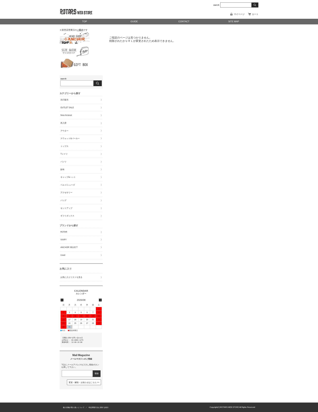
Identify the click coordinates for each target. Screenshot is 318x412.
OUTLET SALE (67, 107)
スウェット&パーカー (70, 138)
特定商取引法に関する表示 (98, 407)
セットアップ (66, 208)
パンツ (63, 162)
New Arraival (66, 115)
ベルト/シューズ (67, 185)
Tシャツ (64, 154)
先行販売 (64, 100)
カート (255, 14)
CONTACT (183, 21)
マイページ (239, 14)
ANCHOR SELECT (69, 247)
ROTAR (63, 232)
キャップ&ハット (68, 177)
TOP (84, 21)
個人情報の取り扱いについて (73, 407)
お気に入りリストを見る (71, 277)
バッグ (63, 200)
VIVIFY (63, 240)
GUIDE (134, 21)
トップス (64, 146)
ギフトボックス (67, 216)
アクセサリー (66, 192)
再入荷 (63, 123)
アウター (64, 131)
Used (62, 255)
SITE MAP (233, 21)
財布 (62, 169)
